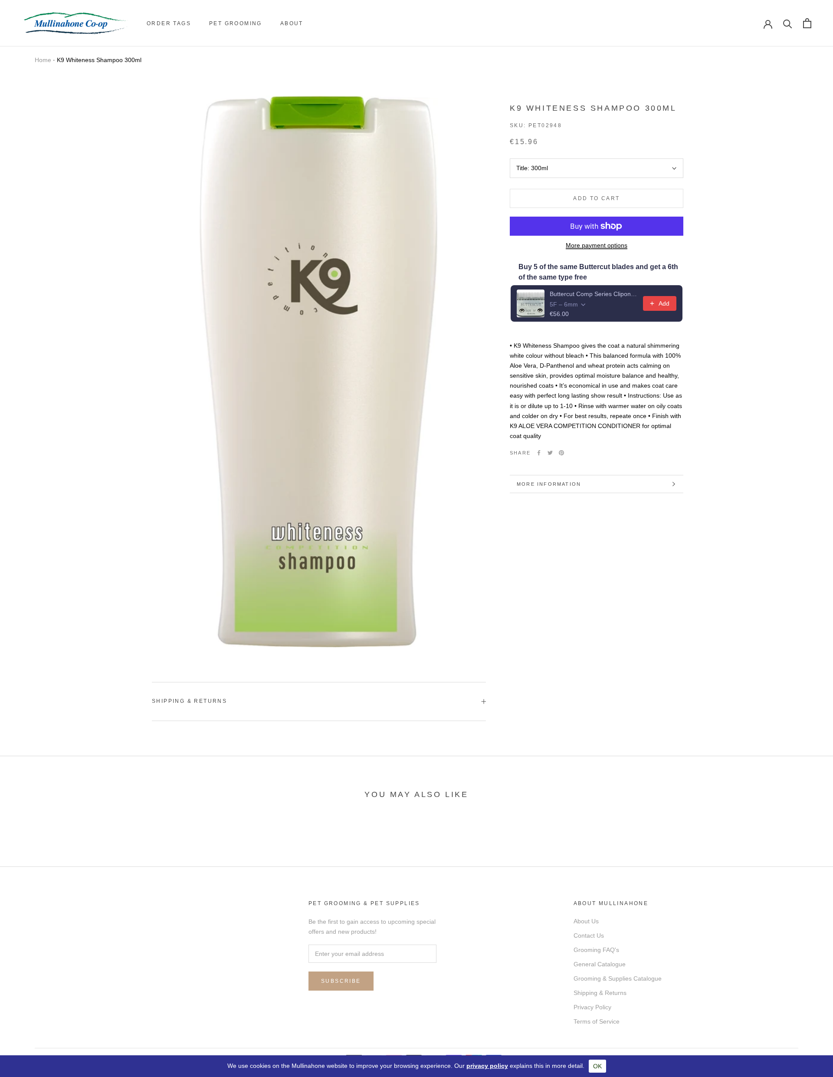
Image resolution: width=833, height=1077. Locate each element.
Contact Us (589, 935)
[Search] (787, 23)
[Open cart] (807, 23)
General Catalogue (600, 964)
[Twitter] (550, 452)
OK (597, 1066)
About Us (586, 921)
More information (549, 484)
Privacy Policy (592, 1007)
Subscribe (341, 981)
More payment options (596, 245)
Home (43, 59)
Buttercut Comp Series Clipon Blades (594, 293)
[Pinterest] (561, 452)
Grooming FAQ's (596, 949)
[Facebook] (538, 452)
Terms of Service (597, 1021)
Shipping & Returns (189, 701)
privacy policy (487, 1065)
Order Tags (169, 23)
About (291, 23)
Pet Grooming (235, 23)
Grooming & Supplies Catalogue (618, 978)
